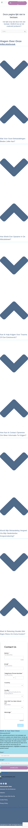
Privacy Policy (4, 803)
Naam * (2, 752)
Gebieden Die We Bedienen (8, 789)
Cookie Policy (4, 799)
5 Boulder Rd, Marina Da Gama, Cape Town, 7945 (14, 807)
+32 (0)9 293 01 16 (20, 3)
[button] (14, 95)
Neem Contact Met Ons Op (7, 796)
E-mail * (2, 759)
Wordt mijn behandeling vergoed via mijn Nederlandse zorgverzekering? (13, 533)
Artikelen (2, 792)
